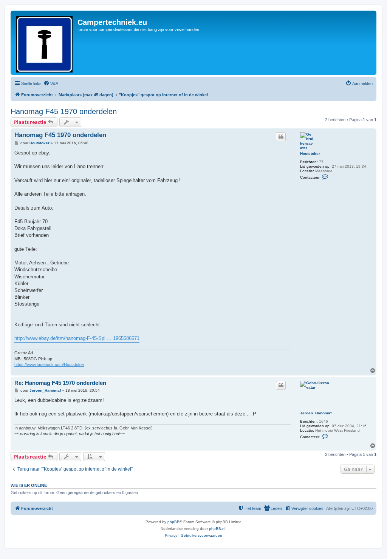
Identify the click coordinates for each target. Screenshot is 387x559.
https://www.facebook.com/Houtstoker (49, 364)
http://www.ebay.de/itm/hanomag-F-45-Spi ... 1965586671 (76, 338)
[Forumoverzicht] (44, 42)
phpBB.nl (217, 529)
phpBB (173, 522)
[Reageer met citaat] (281, 136)
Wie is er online (29, 485)
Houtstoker (310, 153)
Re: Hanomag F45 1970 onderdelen (60, 383)
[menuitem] (50, 83)
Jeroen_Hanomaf (315, 413)
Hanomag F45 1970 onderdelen (64, 111)
